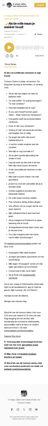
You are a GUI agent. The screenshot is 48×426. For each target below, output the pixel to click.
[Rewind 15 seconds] (7, 56)
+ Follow (40, 5)
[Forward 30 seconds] (12, 56)
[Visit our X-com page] (24, 409)
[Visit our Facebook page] (11, 409)
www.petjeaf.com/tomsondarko (18, 330)
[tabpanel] (24, 223)
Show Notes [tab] (10, 64)
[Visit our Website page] (30, 409)
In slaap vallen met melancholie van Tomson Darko (20, 5)
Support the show (12, 336)
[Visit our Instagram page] (18, 409)
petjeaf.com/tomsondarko (19, 243)
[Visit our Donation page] (36, 409)
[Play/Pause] (9, 47)
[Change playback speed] (17, 56)
